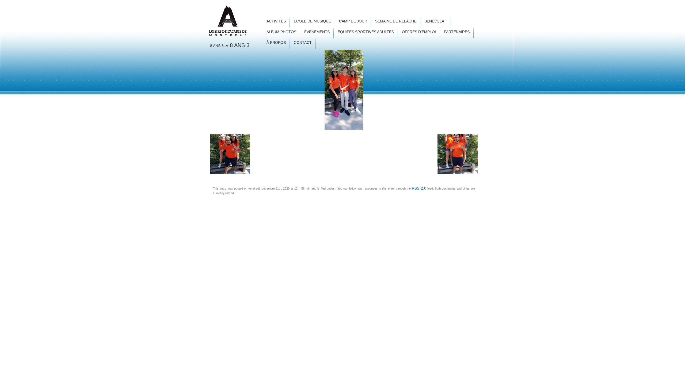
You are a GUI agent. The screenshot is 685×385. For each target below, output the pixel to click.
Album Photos (281, 32)
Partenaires (457, 32)
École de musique (312, 21)
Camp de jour (353, 21)
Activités (276, 21)
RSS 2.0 (419, 188)
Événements (317, 32)
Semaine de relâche (395, 21)
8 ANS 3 (217, 46)
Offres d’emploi (419, 32)
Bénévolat (435, 21)
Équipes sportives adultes (366, 32)
